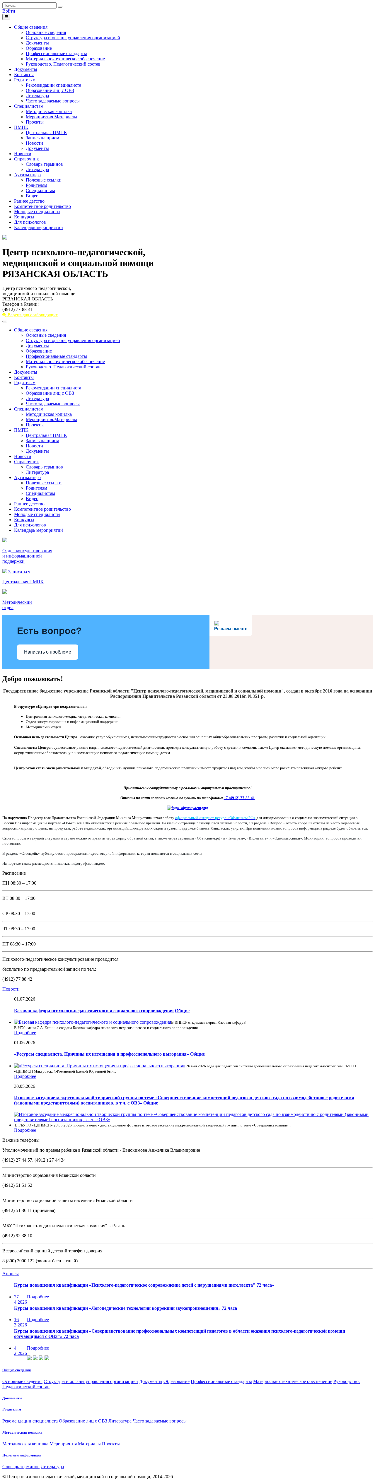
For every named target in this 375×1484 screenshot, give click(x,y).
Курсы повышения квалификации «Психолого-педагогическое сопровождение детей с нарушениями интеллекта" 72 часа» (144, 1285)
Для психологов (30, 222)
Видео (32, 195)
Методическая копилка (49, 111)
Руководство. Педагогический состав (63, 63)
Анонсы (10, 1273)
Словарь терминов (44, 164)
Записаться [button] (19, 571)
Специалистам (28, 106)
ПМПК (21, 127)
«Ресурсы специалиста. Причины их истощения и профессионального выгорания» (101, 1054)
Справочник (26, 158)
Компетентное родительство (42, 206)
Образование (39, 48)
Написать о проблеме (47, 651)
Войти (8, 10)
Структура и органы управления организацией (73, 37)
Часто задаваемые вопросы (53, 100)
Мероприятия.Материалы (51, 116)
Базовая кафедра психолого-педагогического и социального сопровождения (94, 1010)
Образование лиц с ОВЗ (50, 90)
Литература (37, 95)
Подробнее (25, 1032)
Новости (34, 143)
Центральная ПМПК (46, 132)
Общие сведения (30, 27)
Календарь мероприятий (38, 227)
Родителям (24, 79)
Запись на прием (42, 137)
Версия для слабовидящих (32, 314)
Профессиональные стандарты (56, 53)
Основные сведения (46, 32)
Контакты (24, 74)
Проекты (35, 121)
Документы (37, 42)
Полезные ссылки (44, 179)
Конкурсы (24, 216)
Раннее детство (29, 201)
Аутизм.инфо (27, 174)
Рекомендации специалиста (53, 85)
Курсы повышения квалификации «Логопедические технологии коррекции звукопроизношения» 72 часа (125, 1308)
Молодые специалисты (37, 211)
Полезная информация (21, 1455)
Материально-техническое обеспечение (65, 58)
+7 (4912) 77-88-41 (239, 798)
